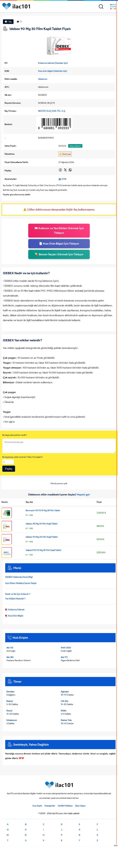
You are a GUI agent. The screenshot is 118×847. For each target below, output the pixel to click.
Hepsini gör (83, 494)
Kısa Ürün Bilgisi (15, 615)
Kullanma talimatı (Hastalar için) (53, 63)
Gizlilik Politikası (65, 805)
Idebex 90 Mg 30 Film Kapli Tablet (42, 537)
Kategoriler (50, 805)
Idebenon (42, 79)
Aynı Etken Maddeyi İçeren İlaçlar (21, 583)
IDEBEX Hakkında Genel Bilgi (19, 577)
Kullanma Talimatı (16, 609)
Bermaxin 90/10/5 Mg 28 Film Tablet (43, 510)
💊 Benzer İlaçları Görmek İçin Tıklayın (59, 254)
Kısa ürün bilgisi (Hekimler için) (52, 71)
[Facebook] (61, 171)
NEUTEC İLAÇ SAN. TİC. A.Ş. (52, 111)
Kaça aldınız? (75, 146)
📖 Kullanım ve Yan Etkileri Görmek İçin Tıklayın (59, 231)
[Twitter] (65, 171)
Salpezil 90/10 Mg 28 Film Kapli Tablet (43, 550)
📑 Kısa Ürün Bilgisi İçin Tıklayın (59, 243)
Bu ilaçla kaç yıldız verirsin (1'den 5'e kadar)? (22, 457)
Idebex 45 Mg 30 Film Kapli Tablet (41, 523)
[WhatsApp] (70, 171)
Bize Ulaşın (80, 805)
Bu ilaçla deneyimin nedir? (14, 435)
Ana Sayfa (37, 805)
